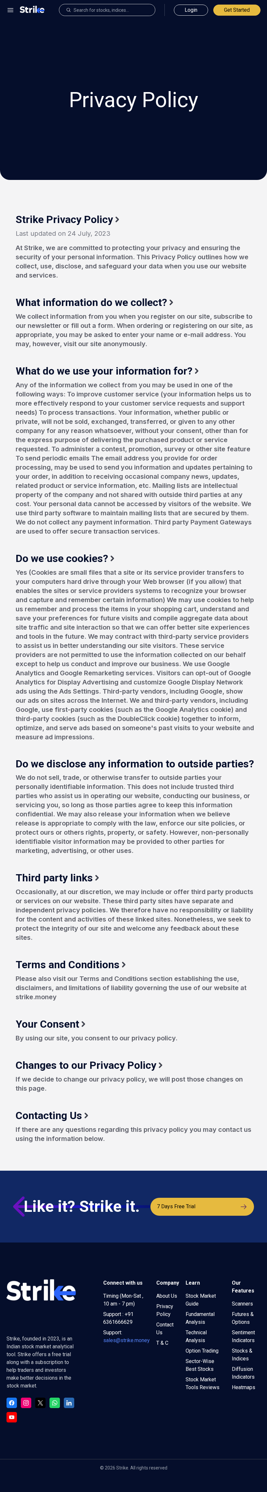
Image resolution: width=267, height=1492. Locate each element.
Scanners (242, 1304)
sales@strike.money (126, 1340)
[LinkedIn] (69, 1403)
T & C (162, 1343)
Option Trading (202, 1351)
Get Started (237, 10)
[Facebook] (12, 1403)
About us (166, 1296)
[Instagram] (26, 1403)
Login (191, 10)
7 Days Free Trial (176, 1206)
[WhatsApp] (54, 1403)
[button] (10, 10)
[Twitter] (40, 1403)
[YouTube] (12, 1417)
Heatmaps (243, 1387)
